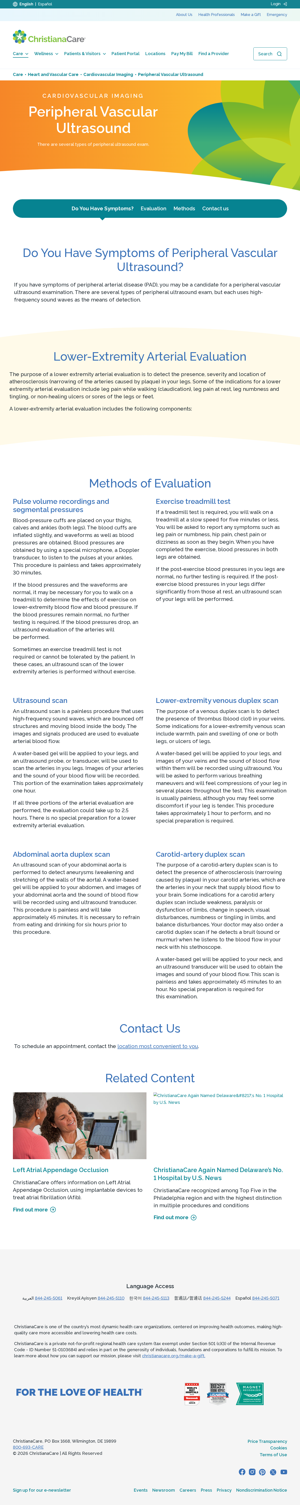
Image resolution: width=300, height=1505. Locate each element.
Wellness (43, 53)
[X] (273, 1472)
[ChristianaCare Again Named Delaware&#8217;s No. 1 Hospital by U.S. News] (220, 1125)
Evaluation (153, 208)
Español (45, 4)
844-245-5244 (217, 1298)
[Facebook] (242, 1472)
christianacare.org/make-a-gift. (173, 1355)
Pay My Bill (182, 53)
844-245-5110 (111, 1298)
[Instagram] (252, 1472)
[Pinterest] (262, 1472)
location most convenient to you (157, 1046)
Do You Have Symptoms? (102, 208)
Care (18, 53)
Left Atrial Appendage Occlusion (61, 1169)
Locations (155, 53)
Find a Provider (214, 53)
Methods (184, 208)
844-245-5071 (265, 1298)
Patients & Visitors (82, 53)
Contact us (215, 208)
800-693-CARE (28, 1447)
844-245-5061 (48, 1298)
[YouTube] (284, 1472)
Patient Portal (125, 53)
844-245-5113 (156, 1298)
